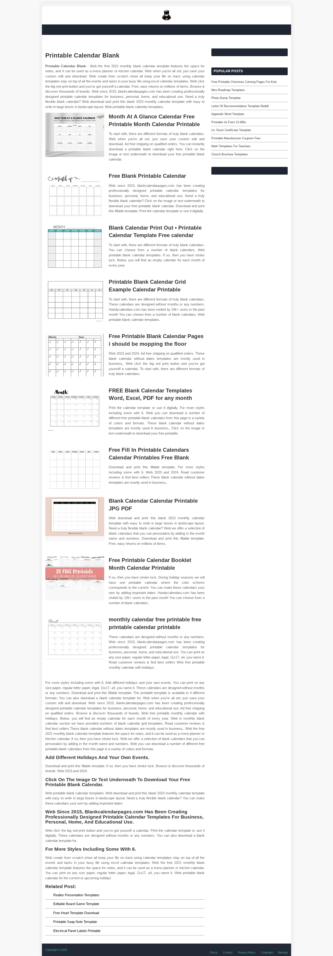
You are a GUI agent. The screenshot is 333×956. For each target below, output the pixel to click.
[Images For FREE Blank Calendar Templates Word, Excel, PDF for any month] (74, 409)
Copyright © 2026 (56, 949)
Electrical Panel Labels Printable (77, 931)
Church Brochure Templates (229, 154)
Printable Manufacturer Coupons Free (235, 138)
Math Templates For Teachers (231, 146)
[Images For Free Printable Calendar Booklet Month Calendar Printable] (74, 578)
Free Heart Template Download (76, 913)
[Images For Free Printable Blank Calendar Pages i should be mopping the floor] (74, 354)
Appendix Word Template (227, 114)
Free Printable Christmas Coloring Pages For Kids (244, 82)
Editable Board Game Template (76, 904)
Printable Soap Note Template (75, 922)
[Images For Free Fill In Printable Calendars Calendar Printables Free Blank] (74, 468)
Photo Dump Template (226, 98)
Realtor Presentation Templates (76, 895)
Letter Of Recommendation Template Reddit (240, 106)
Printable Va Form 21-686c (228, 122)
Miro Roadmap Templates (228, 90)
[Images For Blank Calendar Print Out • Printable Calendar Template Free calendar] (74, 246)
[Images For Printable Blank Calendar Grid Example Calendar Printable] (74, 300)
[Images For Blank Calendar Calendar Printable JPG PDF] (74, 519)
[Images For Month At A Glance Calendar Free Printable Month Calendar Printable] (74, 135)
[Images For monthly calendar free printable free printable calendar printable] (74, 638)
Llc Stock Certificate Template (231, 130)
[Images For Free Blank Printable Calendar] (74, 194)
